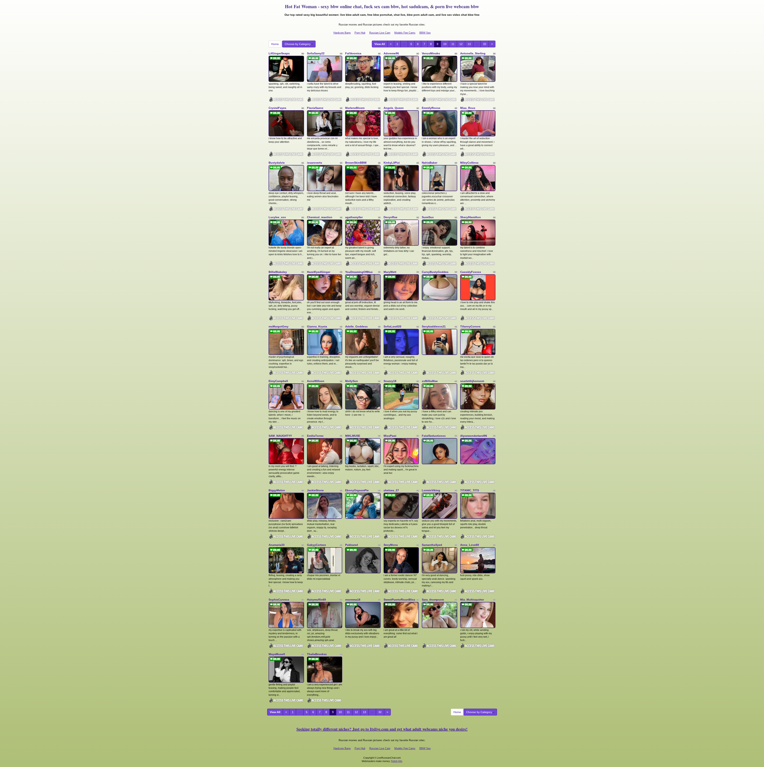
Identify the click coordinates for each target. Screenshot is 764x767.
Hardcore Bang (342, 32)
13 (469, 44)
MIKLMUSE (352, 435)
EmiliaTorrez (315, 435)
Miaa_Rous (467, 107)
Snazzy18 (390, 381)
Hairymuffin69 (316, 599)
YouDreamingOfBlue (359, 272)
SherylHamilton (470, 217)
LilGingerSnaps (279, 53)
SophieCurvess (279, 599)
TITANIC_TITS (469, 490)
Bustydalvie (277, 162)
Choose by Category (298, 44)
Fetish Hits (396, 761)
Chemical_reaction (319, 217)
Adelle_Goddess (356, 326)
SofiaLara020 (392, 326)
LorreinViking (431, 490)
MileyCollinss (469, 162)
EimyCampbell (278, 381)
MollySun (351, 381)
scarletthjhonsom (472, 381)
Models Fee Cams (404, 32)
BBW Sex (425, 32)
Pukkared (351, 544)
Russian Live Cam (379, 32)
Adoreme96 (391, 53)
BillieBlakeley (278, 272)
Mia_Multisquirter (472, 599)
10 (444, 44)
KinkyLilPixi (392, 162)
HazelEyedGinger (318, 272)
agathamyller (354, 217)
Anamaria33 (277, 544)
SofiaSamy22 (316, 53)
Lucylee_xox (277, 217)
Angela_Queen (394, 107)
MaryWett (390, 272)
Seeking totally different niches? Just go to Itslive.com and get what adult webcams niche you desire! (382, 729)
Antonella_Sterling (472, 53)
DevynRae (390, 217)
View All (379, 44)
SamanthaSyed (432, 544)
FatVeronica (353, 53)
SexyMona (391, 544)
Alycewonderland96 (473, 435)
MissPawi (390, 435)
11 (452, 44)
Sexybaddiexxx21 (434, 326)
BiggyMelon (277, 490)
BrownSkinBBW (355, 162)
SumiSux (428, 217)
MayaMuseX (277, 654)
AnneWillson (315, 381)
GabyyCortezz (316, 544)
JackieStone (315, 490)
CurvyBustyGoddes (435, 272)
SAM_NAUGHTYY (280, 435)
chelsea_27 (391, 490)
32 (484, 44)
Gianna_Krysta (317, 326)
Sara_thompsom (433, 599)
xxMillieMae (430, 381)
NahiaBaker (429, 162)
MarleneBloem (354, 107)
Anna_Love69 (469, 544)
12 (461, 44)
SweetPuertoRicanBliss (399, 599)
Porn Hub (360, 32)
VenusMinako (431, 53)
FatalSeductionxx (434, 435)
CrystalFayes (277, 107)
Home (275, 44)
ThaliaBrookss (317, 654)
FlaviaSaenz (315, 107)
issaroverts (314, 162)
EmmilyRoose (431, 107)
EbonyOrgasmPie (357, 490)
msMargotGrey (278, 326)
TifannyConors (470, 326)
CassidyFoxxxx (470, 272)
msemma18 (352, 599)
